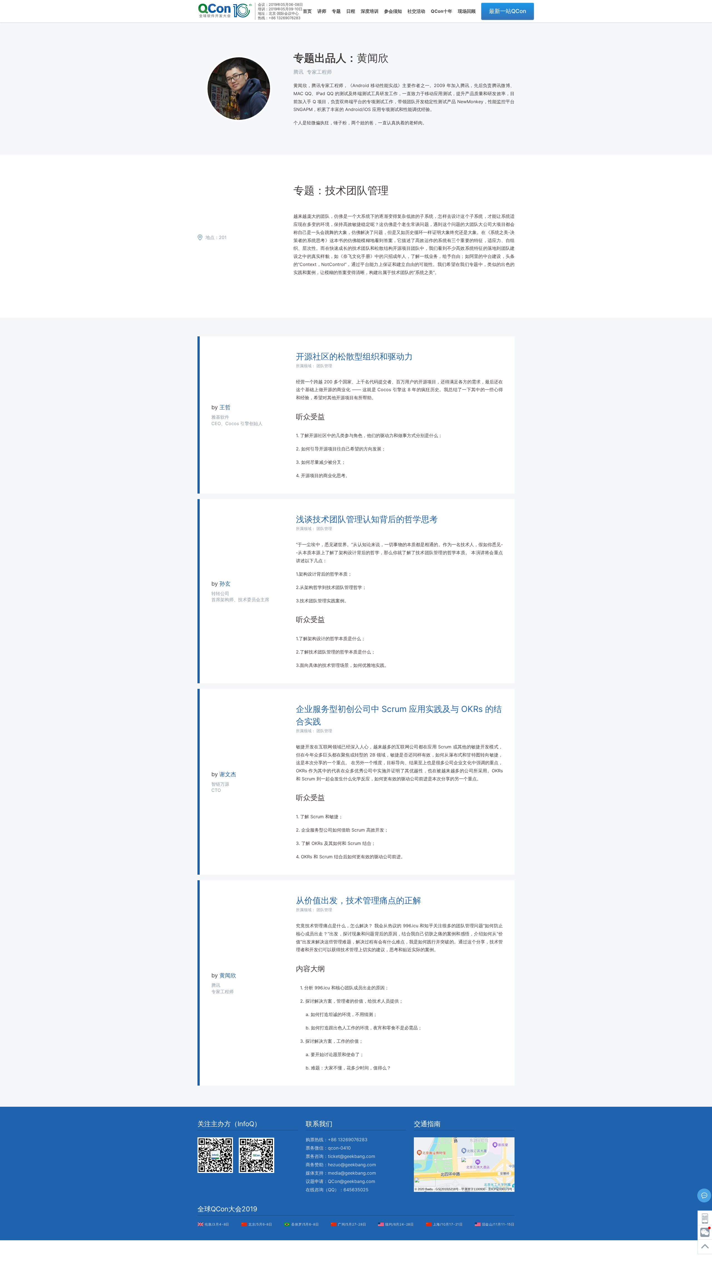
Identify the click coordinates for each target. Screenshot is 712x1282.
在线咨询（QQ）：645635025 (337, 1189)
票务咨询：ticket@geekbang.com (340, 1156)
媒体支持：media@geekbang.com (341, 1173)
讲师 (321, 11)
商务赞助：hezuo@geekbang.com (341, 1164)
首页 (307, 11)
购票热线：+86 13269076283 (336, 1139)
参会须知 (393, 11)
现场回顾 (467, 11)
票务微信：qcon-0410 (328, 1148)
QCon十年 (441, 11)
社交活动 (416, 11)
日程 (350, 11)
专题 (336, 11)
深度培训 (370, 11)
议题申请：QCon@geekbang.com (340, 1181)
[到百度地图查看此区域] (425, 1184)
